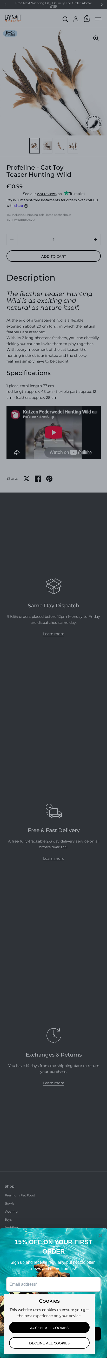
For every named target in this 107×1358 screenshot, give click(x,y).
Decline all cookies (49, 1343)
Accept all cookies (49, 1328)
